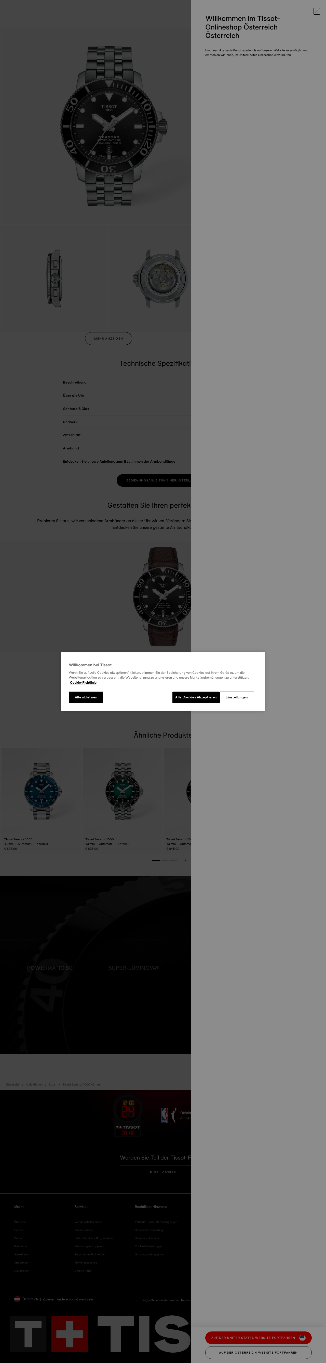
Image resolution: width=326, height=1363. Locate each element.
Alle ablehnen (86, 697)
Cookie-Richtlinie (83, 682)
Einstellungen (237, 697)
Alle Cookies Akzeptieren (196, 697)
